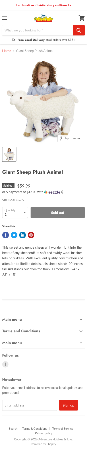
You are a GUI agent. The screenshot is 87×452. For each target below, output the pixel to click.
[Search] (79, 30)
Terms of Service (62, 428)
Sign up (68, 405)
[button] (43, 192)
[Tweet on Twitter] (14, 235)
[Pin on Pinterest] (31, 235)
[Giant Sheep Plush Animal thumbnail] (9, 154)
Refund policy (43, 433)
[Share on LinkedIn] (22, 235)
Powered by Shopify (43, 444)
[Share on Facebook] (5, 235)
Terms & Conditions (34, 428)
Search (13, 428)
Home (6, 51)
